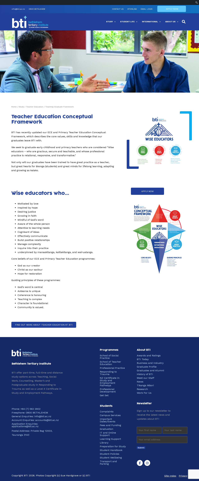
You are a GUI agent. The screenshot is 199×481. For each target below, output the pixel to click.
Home (14, 107)
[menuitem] (196, 2)
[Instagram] (147, 463)
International (150, 22)
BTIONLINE (132, 9)
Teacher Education (34, 107)
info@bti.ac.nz (18, 9)
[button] (183, 22)
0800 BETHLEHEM (37, 9)
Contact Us (118, 9)
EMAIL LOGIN (146, 9)
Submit (141, 448)
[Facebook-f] (140, 463)
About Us (170, 22)
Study (109, 22)
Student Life (127, 22)
